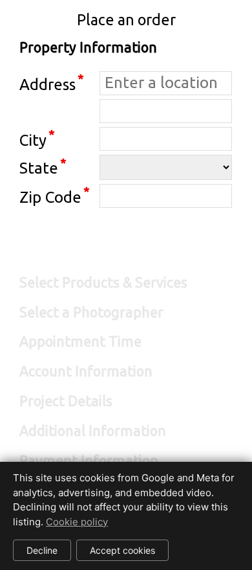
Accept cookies (122, 550)
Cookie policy (77, 522)
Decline (42, 550)
